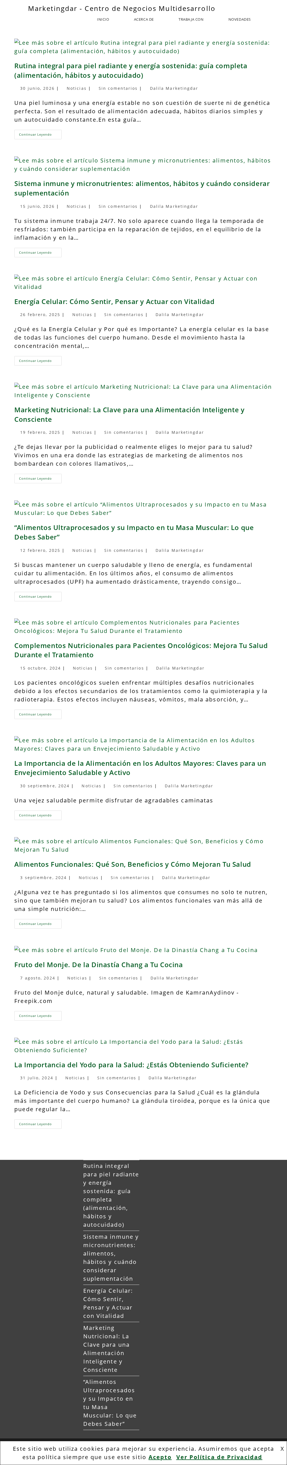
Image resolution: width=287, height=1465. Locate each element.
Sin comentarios (118, 88)
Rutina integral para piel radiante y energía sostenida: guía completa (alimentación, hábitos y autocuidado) (130, 70)
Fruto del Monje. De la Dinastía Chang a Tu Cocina (98, 964)
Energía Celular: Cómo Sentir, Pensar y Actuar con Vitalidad (114, 301)
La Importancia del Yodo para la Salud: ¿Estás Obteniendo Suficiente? (131, 1064)
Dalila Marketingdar (174, 88)
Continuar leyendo (40, 133)
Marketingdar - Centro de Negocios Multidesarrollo (122, 8)
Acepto (160, 1457)
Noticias (77, 88)
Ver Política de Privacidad (219, 1457)
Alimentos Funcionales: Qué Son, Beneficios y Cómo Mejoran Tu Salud (132, 864)
